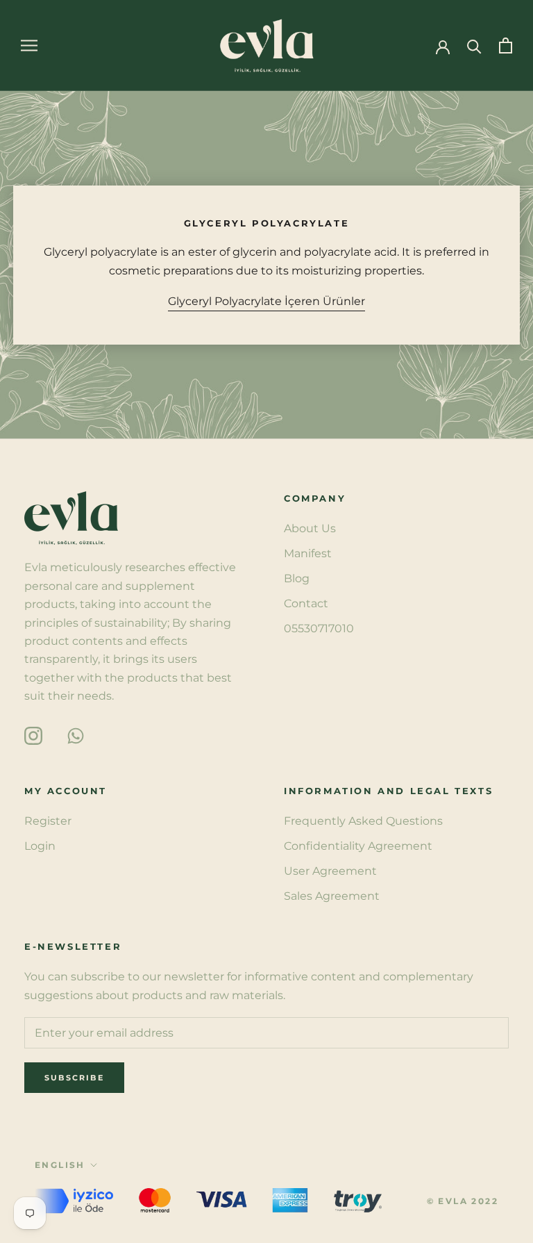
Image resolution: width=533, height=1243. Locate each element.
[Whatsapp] (76, 735)
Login (40, 846)
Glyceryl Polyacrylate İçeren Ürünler (266, 301)
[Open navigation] (29, 45)
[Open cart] (505, 45)
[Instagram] (33, 735)
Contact (306, 603)
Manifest (308, 553)
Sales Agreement (332, 896)
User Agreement (330, 871)
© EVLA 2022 (462, 1201)
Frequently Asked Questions (363, 821)
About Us (310, 528)
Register (47, 821)
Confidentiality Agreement (358, 846)
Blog (297, 578)
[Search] (474, 45)
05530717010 (319, 628)
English (60, 1165)
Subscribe (74, 1078)
